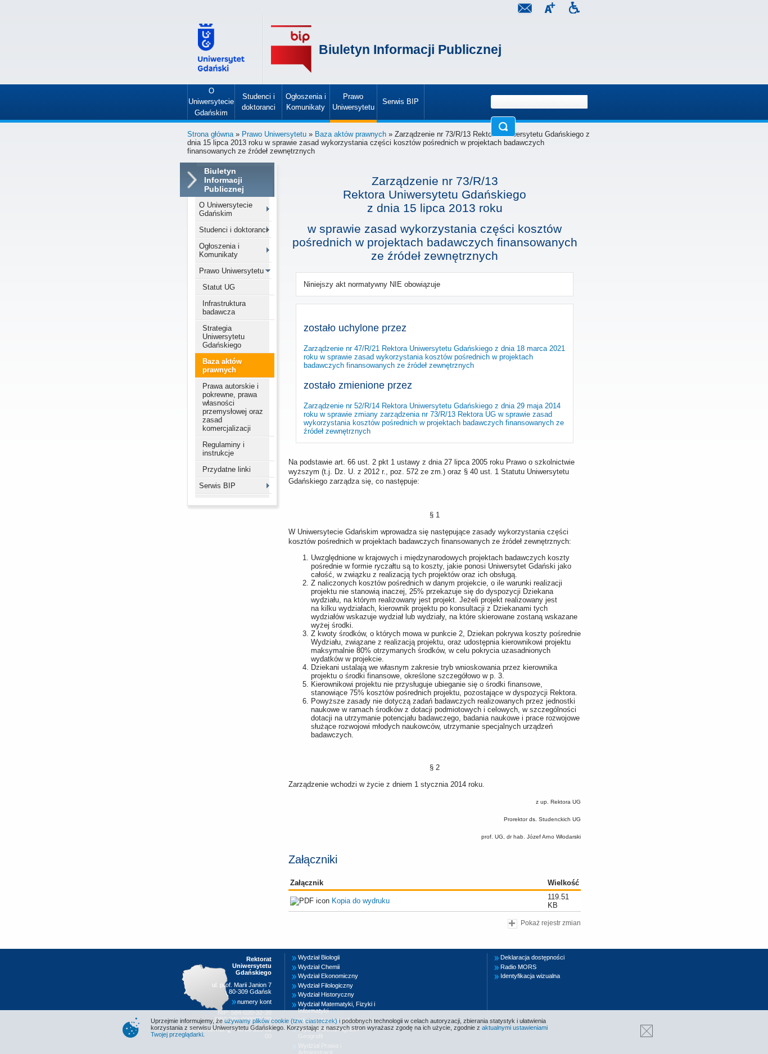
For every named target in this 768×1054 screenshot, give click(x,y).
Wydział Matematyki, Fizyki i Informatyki (336, 1007)
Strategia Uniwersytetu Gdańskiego (223, 336)
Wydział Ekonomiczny (328, 975)
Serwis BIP (217, 485)
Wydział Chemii (319, 966)
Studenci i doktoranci (233, 230)
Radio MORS (518, 966)
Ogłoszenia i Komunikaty (219, 250)
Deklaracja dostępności (532, 957)
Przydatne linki (226, 469)
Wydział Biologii (319, 957)
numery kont (254, 1001)
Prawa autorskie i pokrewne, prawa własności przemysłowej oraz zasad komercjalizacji (232, 407)
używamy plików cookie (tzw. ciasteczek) (280, 1020)
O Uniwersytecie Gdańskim (225, 209)
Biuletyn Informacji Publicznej (410, 49)
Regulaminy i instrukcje (223, 448)
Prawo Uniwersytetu (274, 134)
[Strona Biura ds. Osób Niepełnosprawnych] (574, 9)
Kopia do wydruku (361, 901)
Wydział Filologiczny (325, 985)
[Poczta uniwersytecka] (524, 9)
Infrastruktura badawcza (224, 307)
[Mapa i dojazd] (208, 956)
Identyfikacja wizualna (530, 975)
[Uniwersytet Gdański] (222, 49)
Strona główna (210, 134)
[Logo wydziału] (291, 49)
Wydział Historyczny (326, 994)
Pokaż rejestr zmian (551, 922)
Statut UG (218, 287)
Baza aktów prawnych (350, 134)
